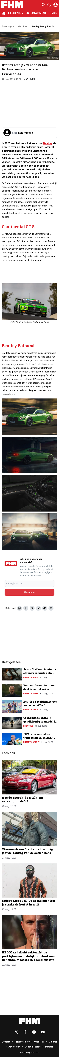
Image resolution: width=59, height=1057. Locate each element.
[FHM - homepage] (12, 4)
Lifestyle (28, 726)
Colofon (53, 1041)
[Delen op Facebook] (25, 608)
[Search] (43, 5)
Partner (49, 1046)
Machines (29, 79)
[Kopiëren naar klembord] (44, 608)
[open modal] (55, 4)
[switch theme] (49, 4)
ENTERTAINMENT (36, 13)
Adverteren (14, 1046)
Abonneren (29, 592)
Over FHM (39, 1041)
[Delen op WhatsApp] (19, 608)
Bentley (47, 143)
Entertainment (31, 677)
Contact (6, 1041)
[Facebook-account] (25, 1032)
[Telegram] (38, 608)
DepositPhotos (33, 1046)
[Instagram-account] (34, 1032)
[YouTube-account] (43, 1032)
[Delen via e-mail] (50, 608)
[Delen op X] (32, 608)
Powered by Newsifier (29, 1053)
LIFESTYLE (14, 13)
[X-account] (16, 1032)
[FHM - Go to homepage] (29, 1021)
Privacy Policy (22, 1041)
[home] (4, 13)
